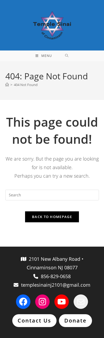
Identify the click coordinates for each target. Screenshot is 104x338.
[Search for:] (66, 55)
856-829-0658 (54, 276)
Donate (75, 320)
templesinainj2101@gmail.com (54, 285)
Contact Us (34, 320)
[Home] (7, 84)
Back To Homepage (52, 216)
